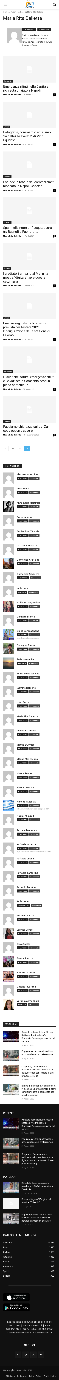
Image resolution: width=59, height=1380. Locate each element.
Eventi (6, 127)
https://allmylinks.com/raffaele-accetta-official (34, 851)
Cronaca (7, 177)
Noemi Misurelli (25, 815)
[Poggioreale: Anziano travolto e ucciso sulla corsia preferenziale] (11, 1055)
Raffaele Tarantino (27, 872)
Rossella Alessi (25, 915)
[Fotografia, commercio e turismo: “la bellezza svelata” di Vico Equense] (29, 115)
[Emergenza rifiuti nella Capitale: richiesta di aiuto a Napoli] (29, 69)
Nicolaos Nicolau (26, 801)
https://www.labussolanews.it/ (28, 638)
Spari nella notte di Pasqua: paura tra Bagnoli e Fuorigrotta (27, 230)
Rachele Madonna (27, 830)
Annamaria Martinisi (28, 502)
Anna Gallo (23, 488)
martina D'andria (26, 730)
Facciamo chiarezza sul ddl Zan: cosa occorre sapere (26, 428)
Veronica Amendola (28, 1000)
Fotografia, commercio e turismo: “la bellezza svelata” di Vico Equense (27, 136)
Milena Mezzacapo (27, 758)
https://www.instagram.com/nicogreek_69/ (33, 809)
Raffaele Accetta (26, 844)
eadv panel (23, 588)
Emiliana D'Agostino (28, 602)
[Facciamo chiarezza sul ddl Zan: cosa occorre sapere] (29, 409)
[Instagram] (25, 1355)
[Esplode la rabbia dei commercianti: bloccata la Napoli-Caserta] (29, 164)
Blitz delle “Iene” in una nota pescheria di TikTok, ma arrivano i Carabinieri (38, 1186)
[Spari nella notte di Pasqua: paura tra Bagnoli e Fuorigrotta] (29, 210)
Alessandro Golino (27, 474)
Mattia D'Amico (26, 744)
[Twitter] (33, 1355)
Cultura (7, 268)
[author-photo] (14, 37)
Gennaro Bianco (26, 616)
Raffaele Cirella (25, 858)
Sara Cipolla (23, 943)
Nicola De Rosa (25, 787)
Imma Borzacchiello (28, 673)
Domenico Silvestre (28, 573)
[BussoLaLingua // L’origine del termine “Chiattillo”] (11, 1203)
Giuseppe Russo (26, 645)
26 (13, 448)
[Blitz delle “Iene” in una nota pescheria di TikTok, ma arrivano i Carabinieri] (11, 1187)
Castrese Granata (27, 545)
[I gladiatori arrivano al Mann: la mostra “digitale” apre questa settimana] (29, 256)
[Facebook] (18, 1355)
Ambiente (8, 81)
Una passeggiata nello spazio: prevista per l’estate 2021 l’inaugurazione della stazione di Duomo (26, 329)
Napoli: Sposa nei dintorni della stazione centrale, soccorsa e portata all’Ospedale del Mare (37, 1217)
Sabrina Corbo (25, 929)
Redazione (23, 901)
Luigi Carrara (24, 702)
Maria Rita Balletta (12, 94)
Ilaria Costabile (25, 659)
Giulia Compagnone (28, 630)
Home (6, 12)
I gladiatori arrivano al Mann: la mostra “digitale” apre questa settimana (25, 277)
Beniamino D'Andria (28, 531)
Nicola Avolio (24, 773)
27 (20, 448)
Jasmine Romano (26, 687)
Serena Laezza (25, 958)
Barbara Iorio (24, 517)
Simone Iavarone (26, 986)
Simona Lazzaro (26, 972)
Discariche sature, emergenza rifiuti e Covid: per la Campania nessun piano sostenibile (29, 381)
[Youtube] (41, 1355)
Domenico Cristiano (28, 559)
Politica (7, 421)
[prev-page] (5, 448)
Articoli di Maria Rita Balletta (30, 12)
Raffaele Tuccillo (26, 887)
